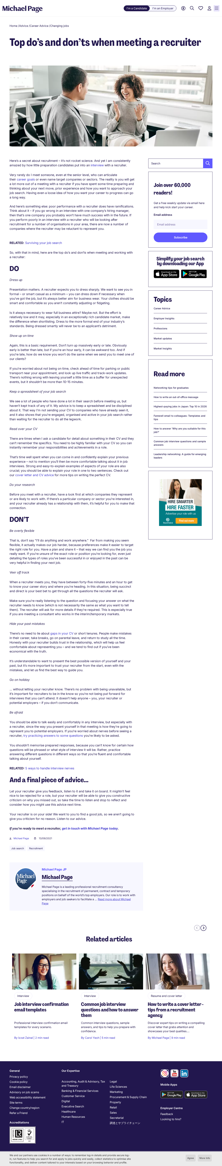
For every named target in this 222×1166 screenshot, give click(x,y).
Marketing (116, 1092)
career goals (26, 179)
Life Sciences (118, 1086)
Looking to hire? (170, 1119)
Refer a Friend (19, 1113)
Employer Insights (164, 318)
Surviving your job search (43, 243)
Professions (160, 328)
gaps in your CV (61, 633)
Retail (113, 1107)
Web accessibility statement (27, 1097)
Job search (17, 848)
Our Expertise (71, 1070)
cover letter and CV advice (34, 475)
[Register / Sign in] (209, 8)
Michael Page (21, 838)
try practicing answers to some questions (53, 735)
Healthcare (69, 1111)
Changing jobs (59, 25)
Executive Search (73, 1106)
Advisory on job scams (24, 1092)
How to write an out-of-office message (176, 397)
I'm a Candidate (137, 8)
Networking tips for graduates (171, 387)
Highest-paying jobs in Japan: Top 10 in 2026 (180, 406)
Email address (163, 214)
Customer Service (73, 1096)
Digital (66, 1101)
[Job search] (192, 8)
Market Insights (163, 348)
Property (115, 1102)
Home (13, 25)
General (15, 1070)
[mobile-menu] (216, 8)
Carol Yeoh (92, 1037)
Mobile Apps (168, 1084)
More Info (204, 1158)
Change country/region (24, 1107)
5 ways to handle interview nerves (49, 768)
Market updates (163, 338)
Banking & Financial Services (80, 1091)
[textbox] (180, 163)
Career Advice (39, 25)
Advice (23, 25)
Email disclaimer (20, 1087)
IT (63, 1122)
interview (97, 165)
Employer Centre (171, 1108)
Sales (113, 1112)
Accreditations (19, 1122)
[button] (207, 163)
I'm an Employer (162, 8)
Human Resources (73, 1116)
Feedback (166, 1114)
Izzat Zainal (25, 1037)
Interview (23, 996)
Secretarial (117, 1117)
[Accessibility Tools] (183, 8)
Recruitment (36, 848)
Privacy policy (19, 1076)
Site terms (16, 1102)
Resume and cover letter (166, 996)
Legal (113, 1081)
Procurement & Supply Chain (128, 1097)
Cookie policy (19, 1082)
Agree (190, 1158)
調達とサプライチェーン (125, 1123)
